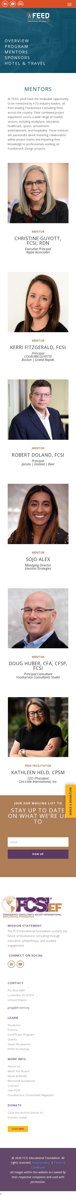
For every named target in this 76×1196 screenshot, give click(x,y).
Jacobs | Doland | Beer (38, 464)
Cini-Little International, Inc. (38, 781)
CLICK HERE (18, 1128)
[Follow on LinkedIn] (11, 964)
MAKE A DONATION (70, 801)
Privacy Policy (41, 1162)
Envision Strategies (38, 568)
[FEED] (20, 4)
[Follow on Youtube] (20, 964)
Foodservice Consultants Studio (38, 677)
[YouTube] (13, 4)
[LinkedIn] (5, 4)
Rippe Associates (38, 252)
